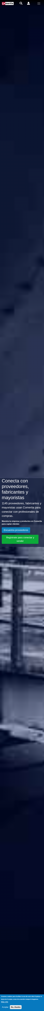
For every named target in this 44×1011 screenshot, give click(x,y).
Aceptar (5, 1007)
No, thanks (16, 1007)
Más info (4, 1002)
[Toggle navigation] (39, 3)
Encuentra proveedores (16, 530)
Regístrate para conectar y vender (20, 539)
